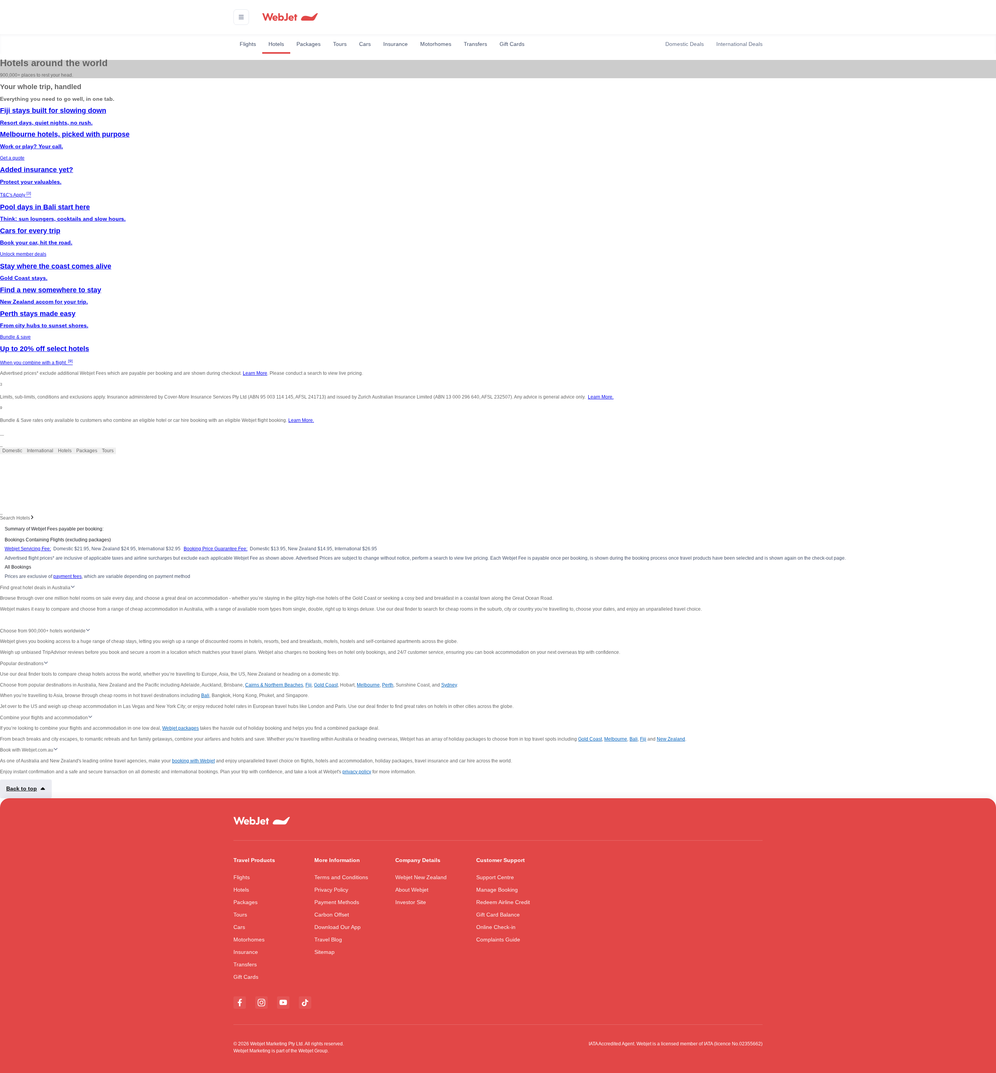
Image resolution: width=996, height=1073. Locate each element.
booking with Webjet (193, 761)
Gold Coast (326, 685)
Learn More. (601, 397)
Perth (387, 685)
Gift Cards (512, 44)
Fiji (308, 685)
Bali (205, 695)
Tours (340, 44)
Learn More (255, 373)
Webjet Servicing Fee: (28, 548)
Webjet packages (180, 728)
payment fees (67, 576)
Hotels (276, 44)
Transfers (475, 44)
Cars (365, 44)
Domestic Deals (684, 44)
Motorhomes (435, 44)
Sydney (449, 685)
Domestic (12, 450)
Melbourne (368, 685)
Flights (248, 44)
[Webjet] (289, 17)
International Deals (739, 44)
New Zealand (671, 739)
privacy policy (356, 771)
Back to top (21, 788)
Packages (308, 44)
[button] (241, 17)
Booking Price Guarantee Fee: (215, 548)
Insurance (395, 44)
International (40, 450)
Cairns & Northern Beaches (274, 685)
